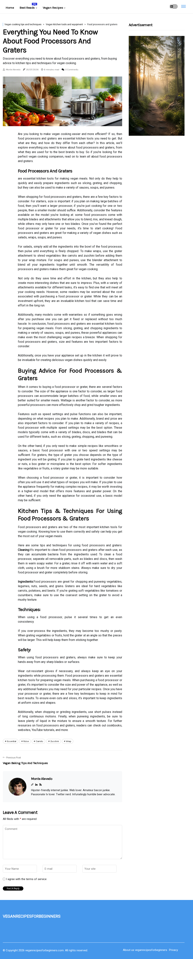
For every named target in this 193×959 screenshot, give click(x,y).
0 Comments (71, 69)
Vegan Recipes (53, 7)
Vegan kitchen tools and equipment (64, 24)
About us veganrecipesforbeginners (145, 950)
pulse (26, 741)
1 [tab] (62, 121)
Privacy (173, 950)
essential (11, 741)
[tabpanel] (62, 101)
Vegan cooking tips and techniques (23, 24)
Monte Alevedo (13, 69)
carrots (39, 741)
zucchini (54, 741)
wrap (68, 741)
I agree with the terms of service (26, 879)
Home (10, 7)
